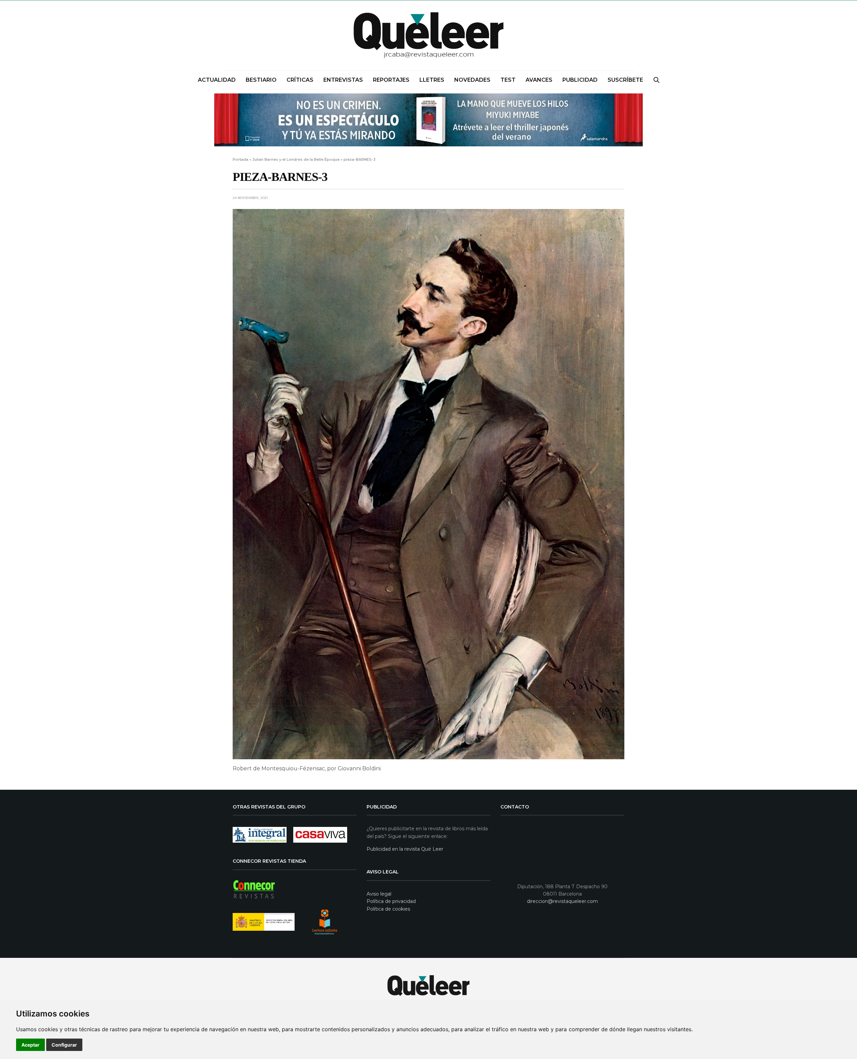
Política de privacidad (391, 901)
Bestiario (261, 80)
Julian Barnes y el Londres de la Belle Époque (295, 159)
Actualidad (217, 80)
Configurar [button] (64, 1045)
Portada (240, 159)
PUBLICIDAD (580, 80)
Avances (539, 80)
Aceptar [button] (30, 1045)
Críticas (300, 80)
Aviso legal (379, 894)
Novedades (472, 80)
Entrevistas (343, 80)
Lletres (431, 80)
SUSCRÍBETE (625, 80)
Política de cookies (388, 909)
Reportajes (391, 80)
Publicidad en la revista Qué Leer (405, 849)
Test (508, 80)
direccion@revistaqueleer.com (562, 901)
